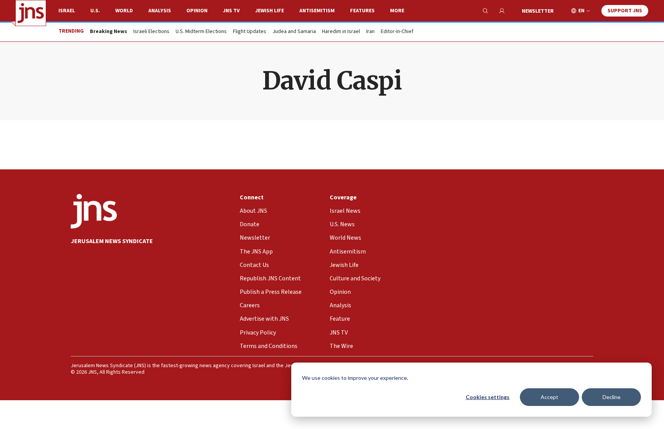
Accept (549, 397)
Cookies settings (488, 397)
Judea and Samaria (294, 31)
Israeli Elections (151, 31)
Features (362, 11)
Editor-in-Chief (397, 31)
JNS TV (231, 11)
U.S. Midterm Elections (201, 31)
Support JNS (625, 11)
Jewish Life (269, 11)
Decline (612, 397)
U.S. (95, 11)
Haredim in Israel (341, 31)
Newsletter (538, 11)
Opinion (197, 11)
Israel (66, 11)
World (124, 11)
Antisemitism (317, 11)
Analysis (159, 11)
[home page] (31, 13)
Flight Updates (249, 31)
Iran (370, 31)
